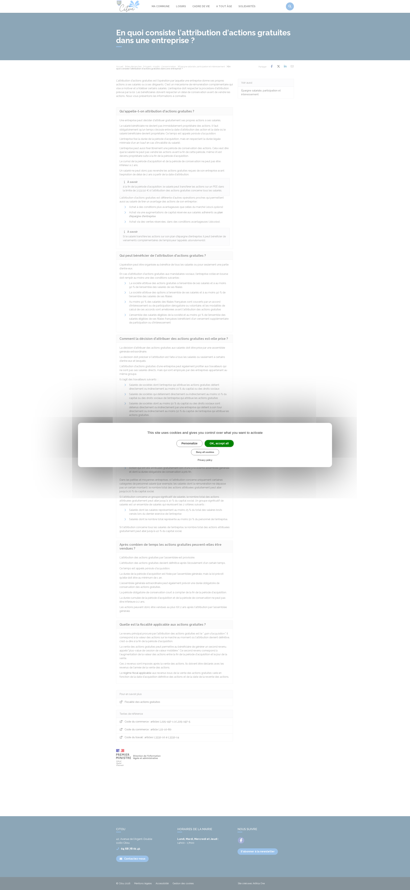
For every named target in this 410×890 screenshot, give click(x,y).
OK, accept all (219, 443)
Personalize (189, 443)
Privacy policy (205, 460)
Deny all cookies (205, 452)
